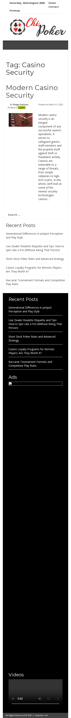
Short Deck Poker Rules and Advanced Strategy (35, 259)
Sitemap (14, 10)
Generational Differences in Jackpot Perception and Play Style (30, 309)
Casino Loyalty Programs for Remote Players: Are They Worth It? (31, 351)
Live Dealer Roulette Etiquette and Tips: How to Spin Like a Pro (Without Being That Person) (35, 248)
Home (52, 3)
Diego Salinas (20, 104)
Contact (53, 6)
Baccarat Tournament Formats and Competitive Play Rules (30, 363)
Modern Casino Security (32, 91)
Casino (22, 107)
